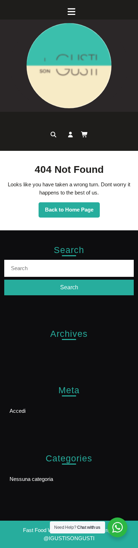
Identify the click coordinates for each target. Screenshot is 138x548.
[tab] (68, 12)
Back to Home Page (72, 212)
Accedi (17, 411)
